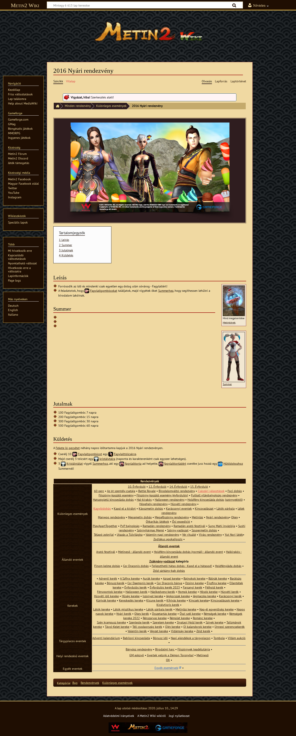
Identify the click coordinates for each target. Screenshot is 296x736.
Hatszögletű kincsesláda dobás (113, 499)
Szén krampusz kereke (111, 622)
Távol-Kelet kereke (117, 627)
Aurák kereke (151, 578)
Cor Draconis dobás (136, 566)
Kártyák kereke (106, 600)
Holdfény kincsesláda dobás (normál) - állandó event (188, 552)
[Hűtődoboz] (220, 463)
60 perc (99, 491)
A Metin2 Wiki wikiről (151, 716)
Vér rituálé (189, 534)
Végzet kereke (159, 631)
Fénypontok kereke (109, 592)
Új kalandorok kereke (197, 627)
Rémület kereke (180, 618)
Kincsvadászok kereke (225, 600)
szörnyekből (234, 499)
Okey (234, 517)
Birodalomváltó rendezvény (177, 491)
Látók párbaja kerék (159, 609)
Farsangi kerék (192, 587)
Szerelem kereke (163, 622)
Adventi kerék (108, 578)
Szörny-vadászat (178, 530)
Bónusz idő (160, 638)
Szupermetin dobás (204, 530)
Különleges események (111, 106)
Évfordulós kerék (135, 587)
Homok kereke (187, 592)
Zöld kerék (203, 631)
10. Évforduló (137, 486)
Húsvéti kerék (230, 592)
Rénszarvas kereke (155, 618)
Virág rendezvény (210, 534)
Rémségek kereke (215, 614)
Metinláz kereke (186, 609)
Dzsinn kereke (194, 583)
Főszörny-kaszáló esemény (116, 495)
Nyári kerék (123, 614)
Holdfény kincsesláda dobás (205, 499)
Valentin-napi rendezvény (162, 534)
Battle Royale (147, 491)
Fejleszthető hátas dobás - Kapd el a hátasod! (182, 566)
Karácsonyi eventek (179, 508)
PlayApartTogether (105, 526)
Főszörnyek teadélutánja (193, 649)
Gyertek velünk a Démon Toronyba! (170, 655)
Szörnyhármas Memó (150, 530)
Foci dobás (235, 491)
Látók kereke (101, 609)
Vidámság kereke (182, 631)
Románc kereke (203, 618)
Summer (227, 384)
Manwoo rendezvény (111, 517)
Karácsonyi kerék (230, 596)
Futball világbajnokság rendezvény (214, 495)
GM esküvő (136, 655)
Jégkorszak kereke (178, 596)
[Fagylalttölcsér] (110, 454)
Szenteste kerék (139, 622)
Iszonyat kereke (153, 596)
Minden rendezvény (78, 106)
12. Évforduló (157, 486)
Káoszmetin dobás (151, 508)
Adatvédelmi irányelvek (118, 716)
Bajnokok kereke (194, 578)
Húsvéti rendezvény (183, 504)
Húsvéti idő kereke (106, 596)
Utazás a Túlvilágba (130, 534)
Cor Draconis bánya (169, 583)
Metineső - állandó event (134, 552)
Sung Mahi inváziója (221, 526)
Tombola (219, 638)
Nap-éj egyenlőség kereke (216, 609)
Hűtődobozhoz (233, 463)
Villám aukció (237, 638)
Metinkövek (229, 322)
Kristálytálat (75, 463)
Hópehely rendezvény (153, 504)
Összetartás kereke (164, 614)
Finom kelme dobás (107, 566)
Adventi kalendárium (106, 638)
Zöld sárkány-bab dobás (169, 571)
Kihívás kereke (176, 600)
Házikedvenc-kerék (162, 592)
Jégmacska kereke (204, 596)
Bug (75, 683)
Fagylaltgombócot (90, 454)
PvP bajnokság (130, 526)
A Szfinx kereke (130, 578)
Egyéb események (166, 668)
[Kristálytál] (96, 459)
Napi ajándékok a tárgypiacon (190, 638)
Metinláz (197, 517)
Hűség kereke (131, 596)
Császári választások (211, 491)
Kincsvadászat (204, 508)
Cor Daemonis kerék (140, 583)
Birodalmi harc (164, 649)
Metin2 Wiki (25, 5)
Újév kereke (172, 627)
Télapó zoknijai (104, 534)
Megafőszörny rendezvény (172, 517)
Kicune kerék (154, 600)
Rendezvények (90, 683)
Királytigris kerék (167, 605)
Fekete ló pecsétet (68, 448)
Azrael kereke (172, 578)
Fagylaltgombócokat (103, 290)
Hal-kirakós (144, 499)
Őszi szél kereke (190, 614)
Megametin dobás (140, 517)
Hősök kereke (209, 592)
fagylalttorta (133, 463)
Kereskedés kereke (131, 600)
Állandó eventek (169, 546)
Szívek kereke (214, 622)
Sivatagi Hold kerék (190, 622)
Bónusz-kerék (115, 583)
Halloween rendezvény (169, 499)
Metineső (203, 655)
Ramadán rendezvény (157, 526)
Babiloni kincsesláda (136, 638)
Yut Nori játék (234, 534)
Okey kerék (141, 614)
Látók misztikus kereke (128, 609)
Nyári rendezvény (217, 517)
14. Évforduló (178, 486)
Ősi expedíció (181, 521)
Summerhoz (100, 463)
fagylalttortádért (175, 463)
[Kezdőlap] (56, 106)
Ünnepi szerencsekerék (230, 627)
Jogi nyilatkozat (179, 716)
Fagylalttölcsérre (125, 454)
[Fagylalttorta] (121, 463)
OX (168, 660)
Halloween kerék (136, 592)
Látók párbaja (225, 508)
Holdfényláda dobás (228, 566)
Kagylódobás (102, 508)
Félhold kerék (214, 587)
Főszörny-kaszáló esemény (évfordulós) (162, 495)
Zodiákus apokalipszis (167, 539)
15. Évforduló (199, 486)
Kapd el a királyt (125, 508)
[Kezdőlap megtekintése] (148, 33)
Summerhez (165, 290)
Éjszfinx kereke (216, 583)
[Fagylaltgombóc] (87, 290)
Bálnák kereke (217, 578)
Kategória (63, 683)
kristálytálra (107, 459)
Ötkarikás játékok (157, 521)
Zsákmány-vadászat (162, 561)
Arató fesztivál (105, 552)
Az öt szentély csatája (121, 491)
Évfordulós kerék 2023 (165, 587)
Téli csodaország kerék (147, 627)
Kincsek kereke (198, 600)
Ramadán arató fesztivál (189, 526)
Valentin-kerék (137, 631)
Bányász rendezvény (139, 649)
